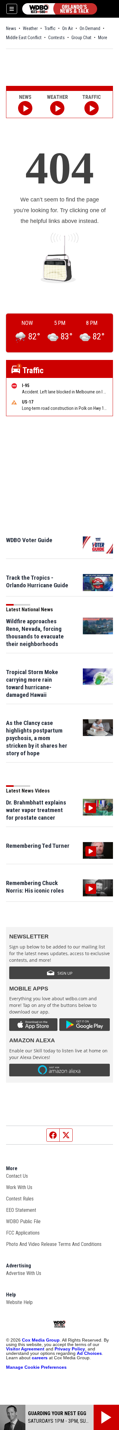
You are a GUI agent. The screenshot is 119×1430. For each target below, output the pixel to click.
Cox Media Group (41, 1340)
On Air (67, 28)
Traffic (50, 28)
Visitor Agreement (25, 1348)
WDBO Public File (23, 1221)
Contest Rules (20, 1199)
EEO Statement (21, 1210)
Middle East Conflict (24, 37)
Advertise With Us (23, 1273)
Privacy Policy (70, 1348)
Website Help (19, 1302)
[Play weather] (57, 108)
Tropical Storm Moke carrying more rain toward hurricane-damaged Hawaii (32, 683)
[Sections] (11, 9)
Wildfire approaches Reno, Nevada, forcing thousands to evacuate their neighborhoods (35, 633)
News (11, 28)
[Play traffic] (91, 108)
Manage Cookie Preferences (36, 1367)
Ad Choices (89, 1353)
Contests (56, 37)
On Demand (90, 28)
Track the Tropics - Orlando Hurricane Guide (37, 581)
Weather (30, 28)
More (102, 37)
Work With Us (19, 1187)
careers (40, 1357)
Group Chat (81, 37)
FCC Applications (23, 1233)
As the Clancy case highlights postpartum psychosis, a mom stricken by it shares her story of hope (36, 738)
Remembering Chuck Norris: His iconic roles (35, 886)
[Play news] (25, 108)
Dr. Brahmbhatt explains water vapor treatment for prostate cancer (36, 810)
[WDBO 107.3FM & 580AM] (60, 9)
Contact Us (17, 1176)
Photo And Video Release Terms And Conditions (54, 1244)
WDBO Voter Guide (29, 540)
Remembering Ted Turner (37, 845)
